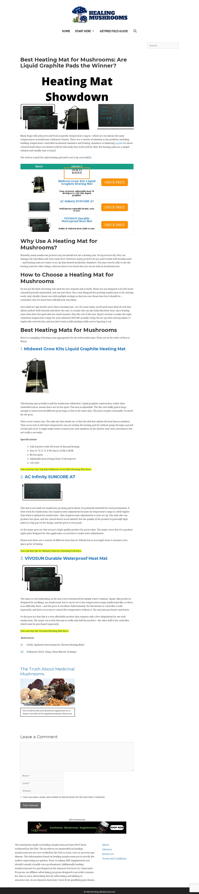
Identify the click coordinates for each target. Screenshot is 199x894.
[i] (54, 150)
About (105, 844)
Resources (108, 853)
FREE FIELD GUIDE (114, 31)
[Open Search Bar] (135, 31)
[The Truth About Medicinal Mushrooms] (47, 703)
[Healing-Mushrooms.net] (99, 13)
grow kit (121, 143)
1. (72, 348)
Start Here (83, 31)
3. (63, 558)
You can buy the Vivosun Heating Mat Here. (44, 630)
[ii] (89, 157)
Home (66, 31)
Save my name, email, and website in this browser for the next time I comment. (64, 797)
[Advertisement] (77, 43)
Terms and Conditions (114, 858)
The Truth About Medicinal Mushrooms (47, 671)
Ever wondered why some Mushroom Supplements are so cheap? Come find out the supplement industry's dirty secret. (47, 712)
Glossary (107, 849)
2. (47, 476)
